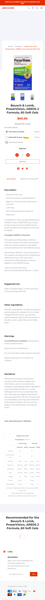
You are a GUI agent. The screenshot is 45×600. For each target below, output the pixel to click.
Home (10, 46)
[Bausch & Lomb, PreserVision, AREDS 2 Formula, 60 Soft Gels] (22, 73)
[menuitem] (29, 8)
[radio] (7, 132)
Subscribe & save (19, 137)
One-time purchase (16, 132)
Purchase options (11, 127)
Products (18, 46)
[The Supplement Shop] (8, 8)
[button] (29, 8)
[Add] (28, 155)
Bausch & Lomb (22, 124)
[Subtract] (17, 155)
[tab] (11, 179)
